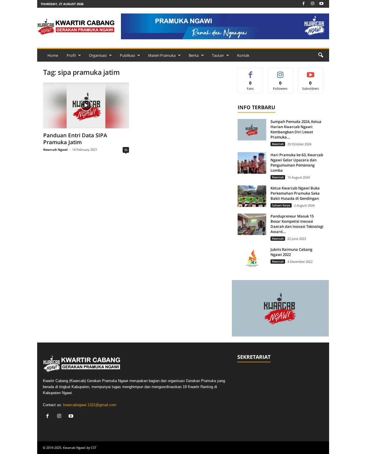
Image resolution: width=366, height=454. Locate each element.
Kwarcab (278, 144)
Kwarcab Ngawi (55, 149)
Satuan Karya (281, 205)
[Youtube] (321, 4)
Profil (71, 55)
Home (52, 55)
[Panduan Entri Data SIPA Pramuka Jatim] (86, 105)
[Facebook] (303, 4)
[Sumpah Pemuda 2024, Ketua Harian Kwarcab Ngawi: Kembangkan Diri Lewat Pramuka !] (252, 129)
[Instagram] (312, 4)
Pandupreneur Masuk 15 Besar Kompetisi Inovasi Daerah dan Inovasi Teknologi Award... (296, 224)
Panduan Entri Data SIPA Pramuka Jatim (75, 139)
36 (126, 150)
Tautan (218, 55)
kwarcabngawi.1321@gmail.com (89, 405)
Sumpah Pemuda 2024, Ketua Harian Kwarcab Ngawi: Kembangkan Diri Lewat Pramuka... (295, 129)
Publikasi (127, 55)
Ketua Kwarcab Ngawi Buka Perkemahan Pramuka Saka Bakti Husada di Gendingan (295, 193)
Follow (280, 72)
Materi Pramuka (162, 55)
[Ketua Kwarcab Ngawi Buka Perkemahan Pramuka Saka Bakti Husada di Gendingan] (252, 196)
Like (250, 72)
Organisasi (98, 55)
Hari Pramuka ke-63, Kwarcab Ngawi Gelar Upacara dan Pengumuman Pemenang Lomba (296, 162)
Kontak (243, 55)
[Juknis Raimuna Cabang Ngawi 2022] (252, 257)
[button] (320, 55)
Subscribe (310, 72)
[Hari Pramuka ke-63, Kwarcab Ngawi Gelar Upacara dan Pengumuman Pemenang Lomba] (252, 163)
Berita (194, 55)
